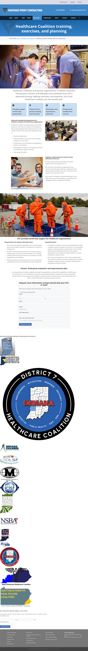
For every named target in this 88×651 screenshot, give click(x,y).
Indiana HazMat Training (50, 634)
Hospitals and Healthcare (28, 38)
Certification (47, 18)
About (16, 18)
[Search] (79, 636)
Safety (56, 18)
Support (79, 2)
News (23, 18)
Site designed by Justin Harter (54, 649)
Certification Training (11, 634)
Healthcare (36, 18)
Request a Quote (63, 2)
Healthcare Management (11, 632)
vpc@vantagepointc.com (79, 10)
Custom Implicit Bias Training (50, 637)
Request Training (10, 643)
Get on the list (5, 626)
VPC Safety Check (29, 640)
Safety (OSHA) (9, 637)
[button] (79, 18)
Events (29, 18)
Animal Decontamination (31, 638)
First (20, 298)
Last (45, 298)
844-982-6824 (61, 10)
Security (64, 18)
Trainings (72, 2)
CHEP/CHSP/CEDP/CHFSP (31, 642)
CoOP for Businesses (49, 632)
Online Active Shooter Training (51, 639)
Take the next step (25, 324)
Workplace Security (10, 639)
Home (10, 18)
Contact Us (9, 641)
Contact (73, 18)
